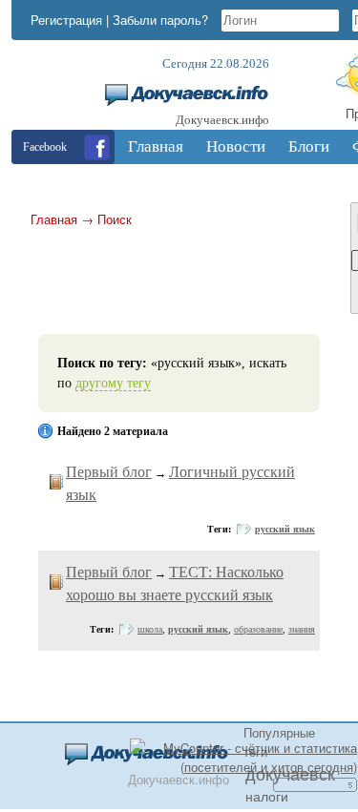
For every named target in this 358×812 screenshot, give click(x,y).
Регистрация (66, 19)
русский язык (285, 529)
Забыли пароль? (160, 19)
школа (149, 629)
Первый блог (109, 472)
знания (301, 629)
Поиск (114, 219)
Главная (54, 219)
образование (258, 629)
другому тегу (113, 383)
